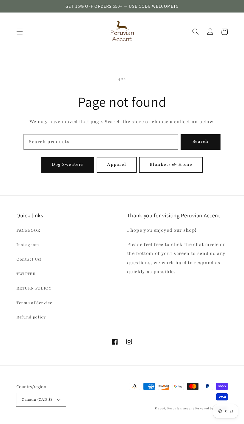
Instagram (27, 244)
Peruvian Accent (180, 408)
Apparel (116, 164)
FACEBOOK (28, 230)
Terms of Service (34, 303)
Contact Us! (28, 259)
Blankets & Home (171, 164)
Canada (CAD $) (37, 399)
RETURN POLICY (34, 288)
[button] (19, 31)
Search (201, 141)
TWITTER (26, 274)
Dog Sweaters (68, 164)
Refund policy (31, 317)
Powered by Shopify (211, 408)
